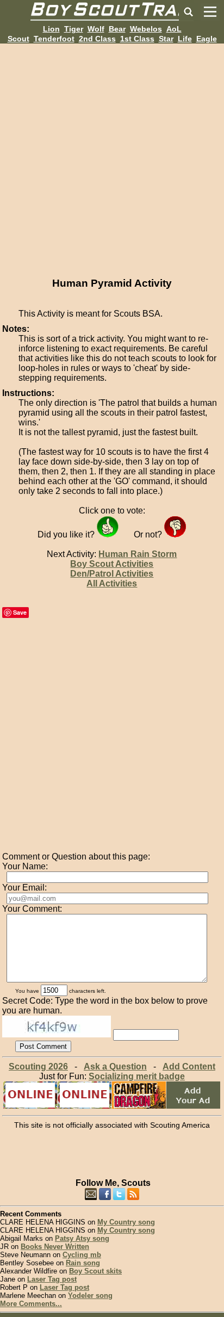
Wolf (96, 28)
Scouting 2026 (38, 1066)
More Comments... (31, 1304)
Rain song (83, 1263)
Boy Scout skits (95, 1271)
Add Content (189, 1066)
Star (166, 38)
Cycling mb (82, 1255)
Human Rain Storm (137, 554)
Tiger (73, 28)
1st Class (137, 38)
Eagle (206, 38)
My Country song (126, 1222)
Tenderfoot (54, 38)
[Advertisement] (112, 156)
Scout (18, 38)
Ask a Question (115, 1066)
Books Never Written (55, 1246)
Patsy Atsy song (82, 1238)
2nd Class (97, 38)
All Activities (111, 583)
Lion (51, 28)
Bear (117, 28)
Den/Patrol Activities (111, 573)
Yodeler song (90, 1295)
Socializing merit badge (137, 1076)
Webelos (146, 28)
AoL (174, 28)
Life (185, 38)
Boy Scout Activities (111, 563)
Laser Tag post (52, 1279)
